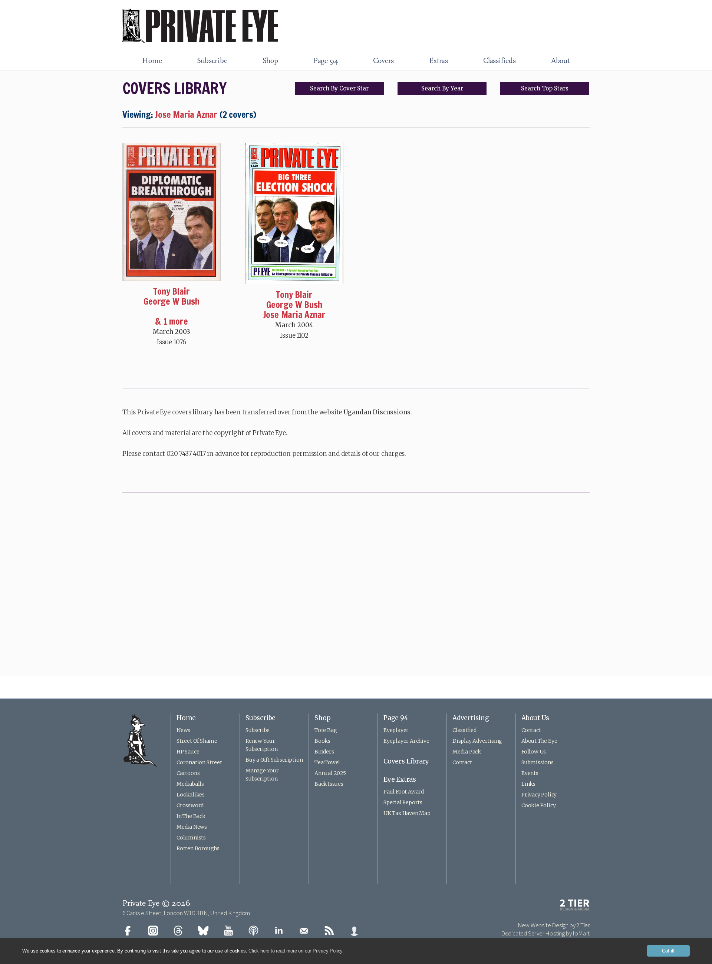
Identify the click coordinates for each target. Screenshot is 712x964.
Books (322, 741)
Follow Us (533, 751)
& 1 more (171, 321)
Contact (462, 762)
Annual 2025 (330, 773)
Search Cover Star (339, 88)
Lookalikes (191, 794)
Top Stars (544, 88)
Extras (438, 61)
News (183, 730)
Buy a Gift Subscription (274, 759)
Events (529, 773)
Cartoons (188, 773)
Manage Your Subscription (262, 774)
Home (152, 61)
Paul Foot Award (403, 791)
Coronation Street (199, 762)
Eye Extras (399, 779)
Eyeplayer (396, 730)
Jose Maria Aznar (294, 314)
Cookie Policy (538, 805)
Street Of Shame (197, 741)
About (560, 61)
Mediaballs (190, 784)
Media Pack (466, 751)
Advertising (470, 718)
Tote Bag (325, 730)
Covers (383, 61)
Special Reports (402, 802)
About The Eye (539, 741)
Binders (324, 751)
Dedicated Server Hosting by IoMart (545, 933)
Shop (270, 61)
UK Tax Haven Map (407, 813)
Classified (464, 730)
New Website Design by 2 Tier (554, 925)
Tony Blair (171, 291)
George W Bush (171, 301)
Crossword (190, 805)
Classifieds (499, 61)
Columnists (191, 837)
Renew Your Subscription (261, 745)
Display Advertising (477, 741)
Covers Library (406, 761)
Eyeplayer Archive (406, 741)
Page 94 (325, 61)
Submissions (537, 762)
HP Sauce (188, 751)
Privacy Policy (539, 794)
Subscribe (212, 61)
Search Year (442, 88)
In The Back (191, 816)
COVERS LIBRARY (174, 88)
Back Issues (328, 784)
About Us (535, 718)
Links (528, 784)
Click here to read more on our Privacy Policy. (296, 951)
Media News (192, 827)
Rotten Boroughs (198, 848)
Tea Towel (327, 762)
